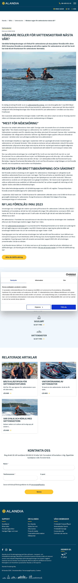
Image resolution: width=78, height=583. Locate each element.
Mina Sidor (59, 9)
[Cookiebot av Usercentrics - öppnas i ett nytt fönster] (67, 274)
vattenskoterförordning (36, 105)
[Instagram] (6, 550)
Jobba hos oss (32, 526)
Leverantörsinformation (36, 533)
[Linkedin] (10, 550)
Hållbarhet (31, 536)
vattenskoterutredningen (16, 226)
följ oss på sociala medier (47, 247)
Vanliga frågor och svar (10, 531)
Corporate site (59, 531)
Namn (5, 464)
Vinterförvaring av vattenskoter (52, 382)
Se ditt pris (38, 325)
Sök (74, 9)
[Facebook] (2, 550)
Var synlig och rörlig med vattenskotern (17, 419)
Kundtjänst (5, 524)
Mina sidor (5, 526)
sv (69, 9)
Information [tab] (39, 280)
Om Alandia (32, 524)
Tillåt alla (64, 307)
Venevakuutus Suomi (61, 526)
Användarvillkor (17, 570)
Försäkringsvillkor (8, 529)
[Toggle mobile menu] (74, 3)
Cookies (38, 570)
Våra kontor (32, 529)
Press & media (33, 531)
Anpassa (38, 307)
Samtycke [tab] (13, 280)
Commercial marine (60, 533)
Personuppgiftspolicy (28, 570)
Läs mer (6, 393)
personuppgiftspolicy (38, 484)
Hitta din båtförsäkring (14, 257)
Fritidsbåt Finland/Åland (62, 524)
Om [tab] (64, 280)
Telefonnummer (9, 474)
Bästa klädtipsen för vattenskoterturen (15, 382)
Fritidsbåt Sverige (60, 529)
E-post (42, 474)
